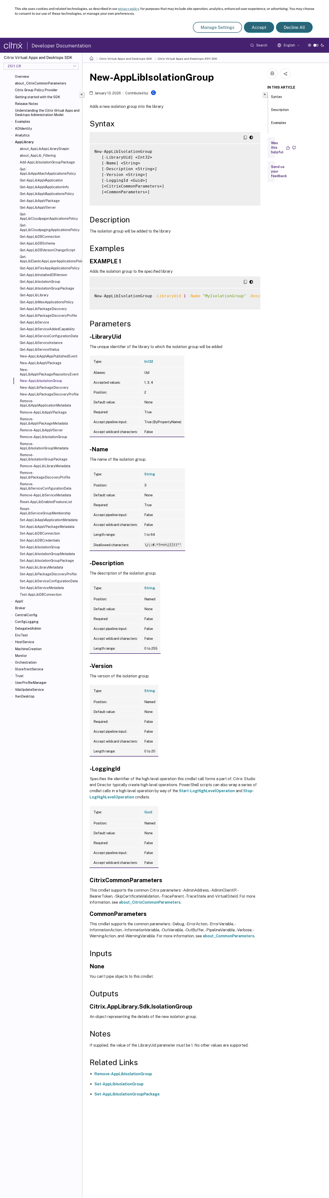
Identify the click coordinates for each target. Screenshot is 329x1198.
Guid (148, 812)
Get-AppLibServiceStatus (39, 349)
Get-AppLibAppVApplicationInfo (44, 187)
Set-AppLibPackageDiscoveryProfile (48, 574)
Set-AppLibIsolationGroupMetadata (47, 554)
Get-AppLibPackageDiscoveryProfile (48, 315)
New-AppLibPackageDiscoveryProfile (49, 394)
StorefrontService (29, 669)
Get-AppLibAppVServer (38, 207)
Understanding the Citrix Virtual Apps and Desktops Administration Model (47, 113)
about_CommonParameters (228, 936)
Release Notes (26, 104)
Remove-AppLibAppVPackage (43, 412)
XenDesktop (24, 696)
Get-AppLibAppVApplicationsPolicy (47, 194)
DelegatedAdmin (28, 628)
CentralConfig (26, 615)
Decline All (294, 27)
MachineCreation (28, 649)
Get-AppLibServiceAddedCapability (47, 329)
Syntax (276, 97)
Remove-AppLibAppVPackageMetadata (44, 421)
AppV (19, 601)
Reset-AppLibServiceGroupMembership (45, 511)
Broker (20, 608)
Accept (259, 27)
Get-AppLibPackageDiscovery (43, 309)
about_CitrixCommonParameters (40, 83)
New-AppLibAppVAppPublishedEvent (48, 356)
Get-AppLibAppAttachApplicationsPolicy (48, 171)
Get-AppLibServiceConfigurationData (49, 336)
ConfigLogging (27, 622)
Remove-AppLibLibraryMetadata (45, 466)
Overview (22, 76)
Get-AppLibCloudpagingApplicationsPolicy (49, 227)
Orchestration (26, 662)
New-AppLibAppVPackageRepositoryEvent (49, 372)
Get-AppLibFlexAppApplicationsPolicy (49, 268)
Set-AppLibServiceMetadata (42, 588)
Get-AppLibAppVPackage (40, 201)
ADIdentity (23, 128)
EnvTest (21, 635)
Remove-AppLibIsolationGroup (43, 437)
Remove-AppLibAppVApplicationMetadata (45, 403)
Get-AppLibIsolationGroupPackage (47, 288)
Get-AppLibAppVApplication (41, 180)
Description (280, 110)
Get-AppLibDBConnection (40, 237)
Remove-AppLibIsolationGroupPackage (43, 457)
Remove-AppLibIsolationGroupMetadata (44, 446)
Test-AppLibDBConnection (41, 594)
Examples (22, 121)
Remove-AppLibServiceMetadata (45, 495)
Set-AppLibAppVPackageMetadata (47, 527)
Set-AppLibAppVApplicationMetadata (49, 520)
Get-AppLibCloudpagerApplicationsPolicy (49, 216)
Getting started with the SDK (37, 97)
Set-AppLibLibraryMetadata (41, 567)
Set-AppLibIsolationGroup (40, 547)
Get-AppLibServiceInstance (41, 343)
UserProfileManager (31, 683)
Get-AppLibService (34, 322)
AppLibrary (24, 142)
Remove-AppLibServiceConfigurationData (45, 486)
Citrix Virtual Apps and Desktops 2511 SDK (187, 58)
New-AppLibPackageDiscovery (44, 387)
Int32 (148, 361)
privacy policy (128, 9)
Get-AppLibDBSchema (37, 243)
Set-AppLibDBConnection (40, 533)
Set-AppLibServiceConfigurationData (49, 581)
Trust (19, 676)
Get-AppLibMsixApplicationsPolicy (46, 302)
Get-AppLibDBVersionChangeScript (47, 250)
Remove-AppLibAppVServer (41, 430)
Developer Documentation (61, 46)
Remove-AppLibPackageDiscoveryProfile (45, 475)
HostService (24, 642)
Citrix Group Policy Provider (36, 90)
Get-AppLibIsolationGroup (40, 282)
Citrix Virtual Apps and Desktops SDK (125, 58)
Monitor (21, 656)
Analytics (22, 135)
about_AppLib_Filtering (38, 155)
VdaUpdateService (29, 690)
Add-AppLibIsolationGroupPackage (47, 162)
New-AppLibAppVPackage (40, 363)
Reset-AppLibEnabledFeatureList (46, 502)
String (149, 474)
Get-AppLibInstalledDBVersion (43, 275)
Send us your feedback (279, 171)
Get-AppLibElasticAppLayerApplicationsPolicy (50, 259)
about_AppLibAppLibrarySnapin (44, 149)
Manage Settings (217, 27)
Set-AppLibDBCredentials (40, 540)
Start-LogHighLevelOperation (207, 791)
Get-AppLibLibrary (34, 295)
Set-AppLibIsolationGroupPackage (47, 561)
